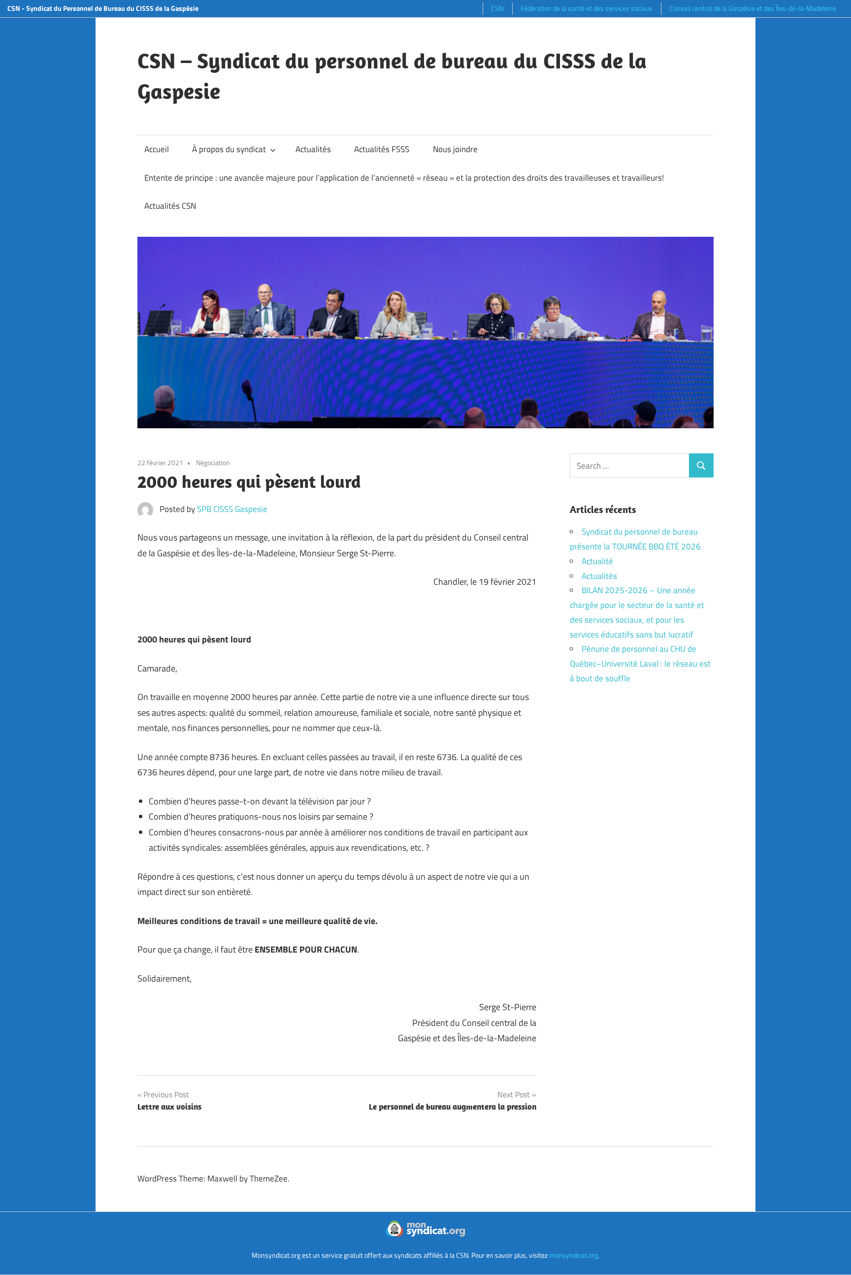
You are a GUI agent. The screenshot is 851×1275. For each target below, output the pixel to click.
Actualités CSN (170, 205)
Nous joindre (455, 149)
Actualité (597, 561)
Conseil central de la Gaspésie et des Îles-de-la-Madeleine (752, 8)
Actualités (313, 149)
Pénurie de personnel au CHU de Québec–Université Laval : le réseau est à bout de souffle (640, 663)
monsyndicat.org (573, 1255)
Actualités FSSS (381, 149)
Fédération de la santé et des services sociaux (586, 8)
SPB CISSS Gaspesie (232, 509)
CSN (497, 8)
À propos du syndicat (229, 149)
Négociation (213, 462)
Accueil (156, 149)
